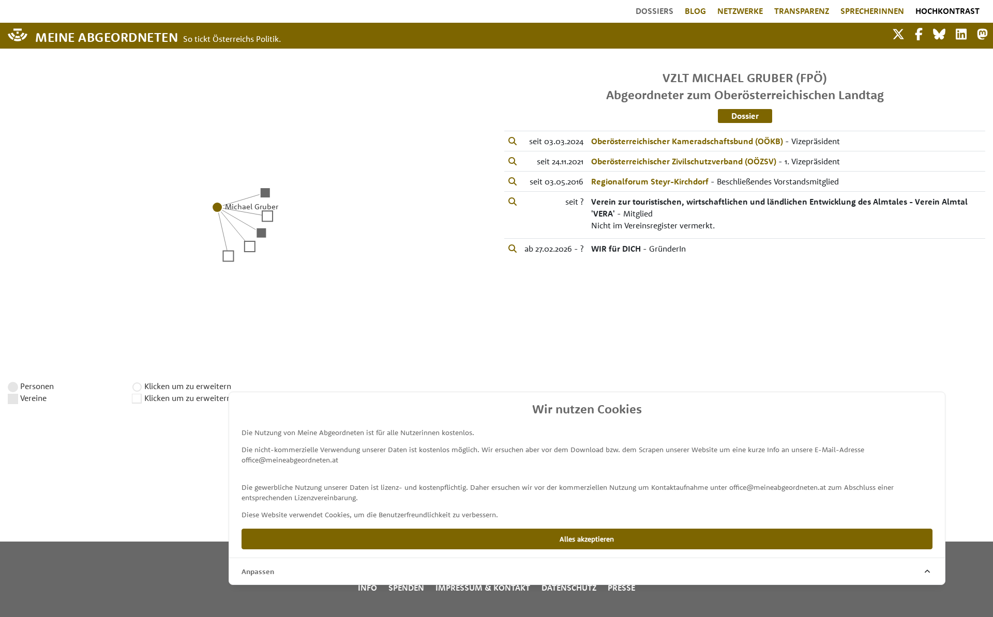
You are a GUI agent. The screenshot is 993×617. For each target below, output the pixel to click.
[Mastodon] (982, 33)
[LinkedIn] (961, 33)
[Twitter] (898, 33)
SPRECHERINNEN (872, 11)
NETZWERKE (740, 11)
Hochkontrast (947, 11)
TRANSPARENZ (801, 11)
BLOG (695, 11)
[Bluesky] (939, 33)
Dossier (745, 116)
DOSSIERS (654, 11)
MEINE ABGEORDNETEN (106, 36)
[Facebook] (919, 33)
